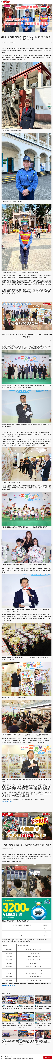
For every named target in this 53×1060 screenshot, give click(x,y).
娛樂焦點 (36, 1039)
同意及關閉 (47, 1057)
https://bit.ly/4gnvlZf (7, 801)
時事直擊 (26, 34)
